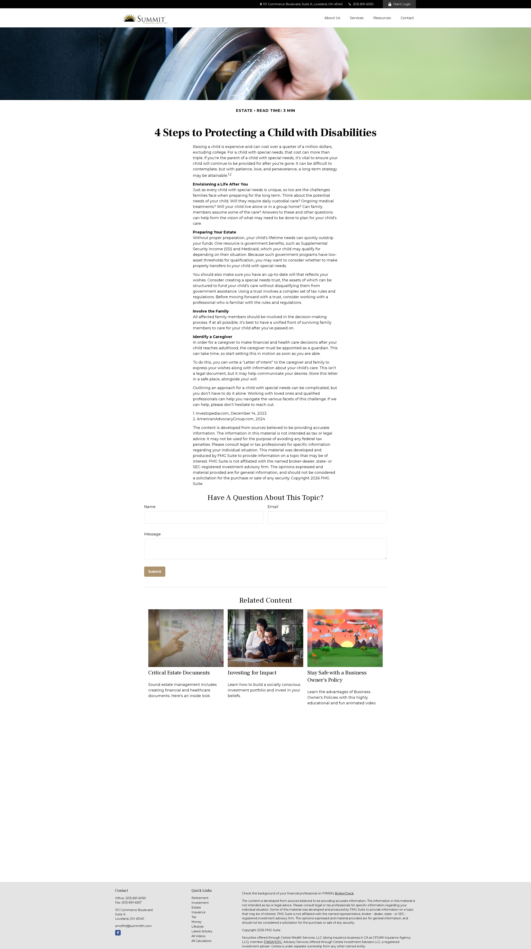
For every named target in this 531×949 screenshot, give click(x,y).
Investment (200, 903)
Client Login (402, 4)
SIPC (278, 942)
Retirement (199, 898)
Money (196, 922)
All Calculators (201, 941)
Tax (193, 917)
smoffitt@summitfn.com (133, 926)
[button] (332, 18)
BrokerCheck (344, 893)
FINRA (269, 942)
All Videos (198, 936)
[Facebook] (118, 933)
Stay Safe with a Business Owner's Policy (337, 676)
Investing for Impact (252, 672)
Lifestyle (197, 926)
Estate (196, 907)
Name (150, 506)
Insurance (198, 912)
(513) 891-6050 (363, 4)
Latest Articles (201, 931)
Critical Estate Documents (179, 672)
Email (273, 506)
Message (152, 534)
